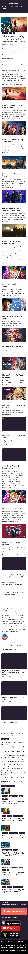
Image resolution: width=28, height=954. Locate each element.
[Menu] (2, 12)
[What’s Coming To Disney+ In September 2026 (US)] (5, 789)
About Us (3, 941)
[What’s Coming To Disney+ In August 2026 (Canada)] (5, 880)
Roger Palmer (12, 44)
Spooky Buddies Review (9, 722)
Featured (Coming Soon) (13, 796)
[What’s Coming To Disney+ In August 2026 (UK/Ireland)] (5, 860)
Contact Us (11, 941)
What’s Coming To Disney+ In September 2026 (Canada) (13, 819)
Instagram (19, 584)
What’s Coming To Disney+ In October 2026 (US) (13, 854)
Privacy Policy (19, 941)
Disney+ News (5, 33)
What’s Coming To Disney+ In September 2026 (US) (13, 802)
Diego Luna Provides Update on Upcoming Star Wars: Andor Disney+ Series (13, 672)
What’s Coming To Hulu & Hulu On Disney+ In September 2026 (13, 837)
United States (5, 798)
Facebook (11, 584)
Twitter (6, 584)
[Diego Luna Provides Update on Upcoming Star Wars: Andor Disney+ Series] (14, 654)
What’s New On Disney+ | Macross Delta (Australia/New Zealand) (15, 593)
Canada (4, 815)
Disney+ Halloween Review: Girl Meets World (13, 698)
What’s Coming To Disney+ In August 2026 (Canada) (13, 891)
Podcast (20, 796)
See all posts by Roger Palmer (10, 631)
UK (7, 869)
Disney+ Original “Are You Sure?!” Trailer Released (13, 599)
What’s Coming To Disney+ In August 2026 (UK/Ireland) (13, 873)
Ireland (10, 33)
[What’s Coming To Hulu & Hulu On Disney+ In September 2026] (5, 826)
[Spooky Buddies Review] (14, 706)
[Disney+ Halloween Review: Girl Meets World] (14, 681)
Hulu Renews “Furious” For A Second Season (13, 781)
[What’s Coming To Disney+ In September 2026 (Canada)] (5, 809)
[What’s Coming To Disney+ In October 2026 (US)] (5, 843)
